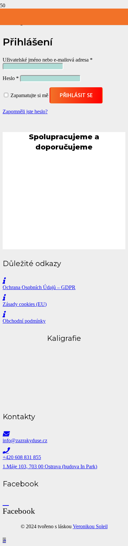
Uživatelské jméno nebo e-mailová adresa (48, 60)
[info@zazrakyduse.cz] (64, 434)
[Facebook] (6, 501)
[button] (4, 540)
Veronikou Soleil (90, 526)
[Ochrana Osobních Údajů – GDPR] (64, 281)
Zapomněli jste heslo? (25, 111)
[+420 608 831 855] (64, 450)
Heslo (11, 78)
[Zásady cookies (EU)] (64, 297)
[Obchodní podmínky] (64, 314)
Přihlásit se (76, 95)
